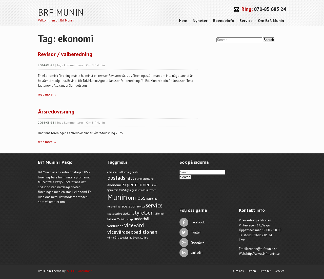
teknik (112, 219)
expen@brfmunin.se (262, 249)
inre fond (140, 190)
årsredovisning (123, 237)
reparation (128, 206)
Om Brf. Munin (271, 20)
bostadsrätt (120, 177)
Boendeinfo (223, 20)
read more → (47, 94)
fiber (154, 185)
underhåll (142, 219)
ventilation (115, 226)
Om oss (238, 271)
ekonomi (114, 185)
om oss (137, 197)
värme (110, 237)
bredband (148, 178)
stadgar (127, 213)
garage (130, 190)
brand (138, 178)
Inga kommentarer (70, 65)
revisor (141, 206)
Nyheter (200, 20)
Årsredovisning (56, 111)
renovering (113, 206)
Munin (117, 197)
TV (118, 219)
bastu (135, 172)
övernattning (140, 237)
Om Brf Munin (95, 65)
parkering (151, 198)
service (154, 205)
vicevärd (134, 225)
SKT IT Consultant (79, 271)
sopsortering (114, 213)
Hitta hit (265, 271)
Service (246, 20)
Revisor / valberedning (65, 54)
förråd (122, 190)
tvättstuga (127, 219)
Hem (183, 20)
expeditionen (136, 184)
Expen (252, 271)
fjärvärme (112, 190)
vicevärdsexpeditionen (132, 232)
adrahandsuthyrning (119, 172)
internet (151, 190)
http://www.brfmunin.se (263, 253)
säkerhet (159, 213)
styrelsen (143, 212)
